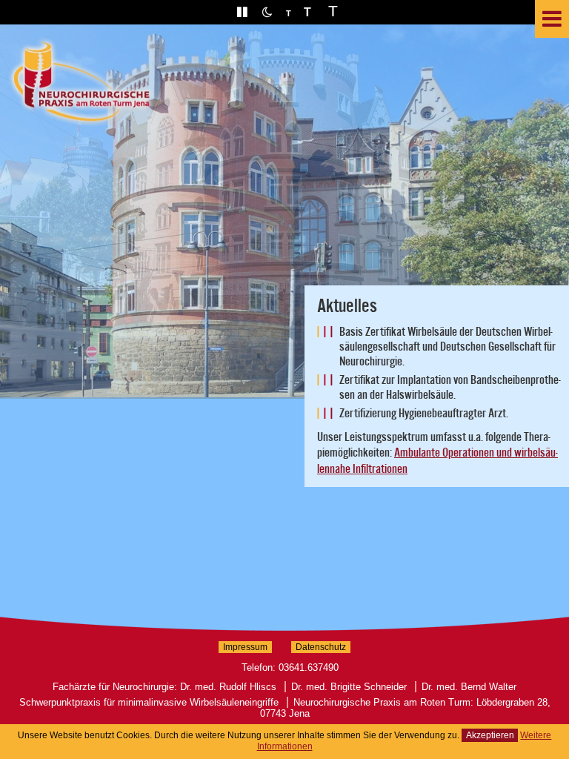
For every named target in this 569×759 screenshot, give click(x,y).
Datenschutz (321, 647)
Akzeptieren (490, 735)
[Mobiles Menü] (552, 19)
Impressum (245, 647)
